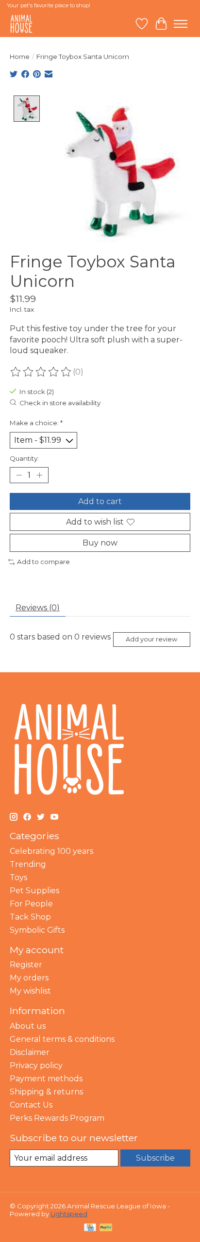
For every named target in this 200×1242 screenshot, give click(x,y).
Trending (28, 864)
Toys (18, 877)
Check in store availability (59, 403)
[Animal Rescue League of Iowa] (21, 24)
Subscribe (155, 1158)
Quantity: (24, 458)
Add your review (151, 639)
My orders (29, 977)
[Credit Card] (90, 1228)
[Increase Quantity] (39, 475)
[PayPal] (106, 1228)
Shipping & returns (46, 1091)
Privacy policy (36, 1065)
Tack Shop (30, 917)
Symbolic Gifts (37, 930)
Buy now (100, 542)
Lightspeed (68, 1214)
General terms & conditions (62, 1039)
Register (26, 964)
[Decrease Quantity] (19, 475)
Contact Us (31, 1105)
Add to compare (43, 561)
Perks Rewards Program (57, 1118)
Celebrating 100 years (51, 851)
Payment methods (46, 1078)
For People (31, 903)
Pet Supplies (34, 890)
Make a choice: (36, 423)
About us (28, 1026)
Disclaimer (30, 1052)
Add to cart (100, 501)
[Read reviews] (41, 372)
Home (20, 56)
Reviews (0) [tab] (38, 607)
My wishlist (30, 991)
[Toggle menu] (180, 24)
